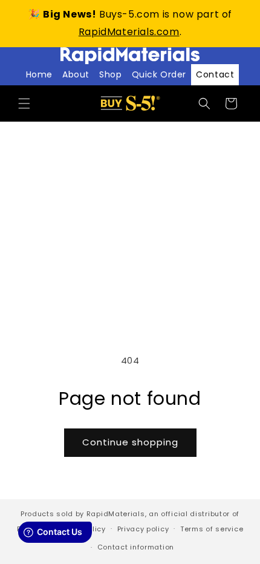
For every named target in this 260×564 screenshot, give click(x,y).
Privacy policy (143, 529)
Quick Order (159, 74)
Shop (110, 74)
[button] (24, 103)
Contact (215, 74)
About (75, 74)
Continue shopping (130, 442)
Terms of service (211, 529)
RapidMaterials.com (129, 32)
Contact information (135, 547)
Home (39, 74)
